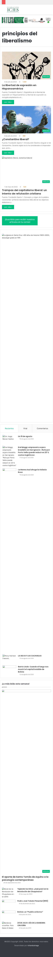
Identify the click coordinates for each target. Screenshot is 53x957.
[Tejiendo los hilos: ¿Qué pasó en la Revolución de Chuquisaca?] (9, 893)
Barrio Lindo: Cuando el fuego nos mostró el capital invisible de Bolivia (33, 669)
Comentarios (42, 428)
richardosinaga (33, 945)
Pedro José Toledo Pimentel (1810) (32, 901)
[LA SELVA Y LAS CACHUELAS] (9, 659)
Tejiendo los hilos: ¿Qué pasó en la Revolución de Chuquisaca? (32, 890)
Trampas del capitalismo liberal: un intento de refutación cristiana (24, 191)
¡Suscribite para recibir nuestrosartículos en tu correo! (20, 220)
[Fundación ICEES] (16, 9)
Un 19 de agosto (25, 436)
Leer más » (8, 102)
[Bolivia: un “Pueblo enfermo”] (9, 915)
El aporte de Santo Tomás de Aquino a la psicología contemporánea (25, 878)
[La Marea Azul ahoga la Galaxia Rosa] (9, 560)
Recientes (9, 428)
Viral (25, 428)
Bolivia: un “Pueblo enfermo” (30, 912)
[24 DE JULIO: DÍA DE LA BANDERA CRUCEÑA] (9, 926)
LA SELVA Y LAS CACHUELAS (30, 656)
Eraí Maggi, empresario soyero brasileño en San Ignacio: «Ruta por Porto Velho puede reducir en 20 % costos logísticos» (34, 451)
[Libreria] (26, 20)
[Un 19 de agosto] (9, 439)
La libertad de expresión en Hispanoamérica (19, 86)
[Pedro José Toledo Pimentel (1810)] (9, 904)
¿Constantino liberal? (15, 139)
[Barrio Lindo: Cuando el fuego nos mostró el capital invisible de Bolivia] (9, 670)
